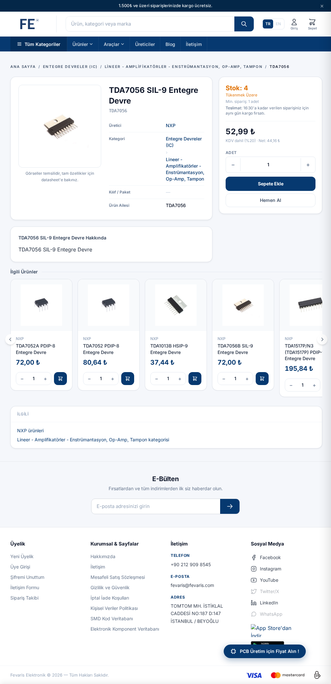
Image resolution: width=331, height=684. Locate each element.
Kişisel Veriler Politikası (114, 608)
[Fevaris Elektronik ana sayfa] (28, 23)
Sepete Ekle (270, 183)
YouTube (269, 580)
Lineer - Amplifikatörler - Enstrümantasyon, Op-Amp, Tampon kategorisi (93, 439)
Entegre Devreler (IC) (184, 142)
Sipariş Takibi (24, 598)
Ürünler (80, 44)
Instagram (270, 568)
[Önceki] (10, 339)
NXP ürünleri (30, 430)
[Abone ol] (230, 506)
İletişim (194, 44)
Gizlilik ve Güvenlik (110, 587)
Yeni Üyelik (22, 556)
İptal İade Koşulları (110, 598)
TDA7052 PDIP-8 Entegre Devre (101, 349)
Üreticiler (145, 44)
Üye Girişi (20, 566)
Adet (231, 152)
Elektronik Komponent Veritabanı (125, 629)
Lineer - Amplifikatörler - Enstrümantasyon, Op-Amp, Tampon (185, 169)
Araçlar (111, 44)
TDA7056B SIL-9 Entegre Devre (235, 349)
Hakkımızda (103, 556)
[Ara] (244, 24)
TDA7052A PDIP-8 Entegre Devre (35, 349)
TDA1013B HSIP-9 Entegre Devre (169, 349)
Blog (170, 44)
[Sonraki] (322, 339)
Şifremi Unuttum (27, 577)
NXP (171, 125)
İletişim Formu (24, 587)
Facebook (270, 557)
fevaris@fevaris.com (192, 585)
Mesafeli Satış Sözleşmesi (118, 577)
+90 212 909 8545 (191, 564)
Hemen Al (270, 200)
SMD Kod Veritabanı (112, 618)
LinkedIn (269, 602)
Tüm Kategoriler (42, 44)
